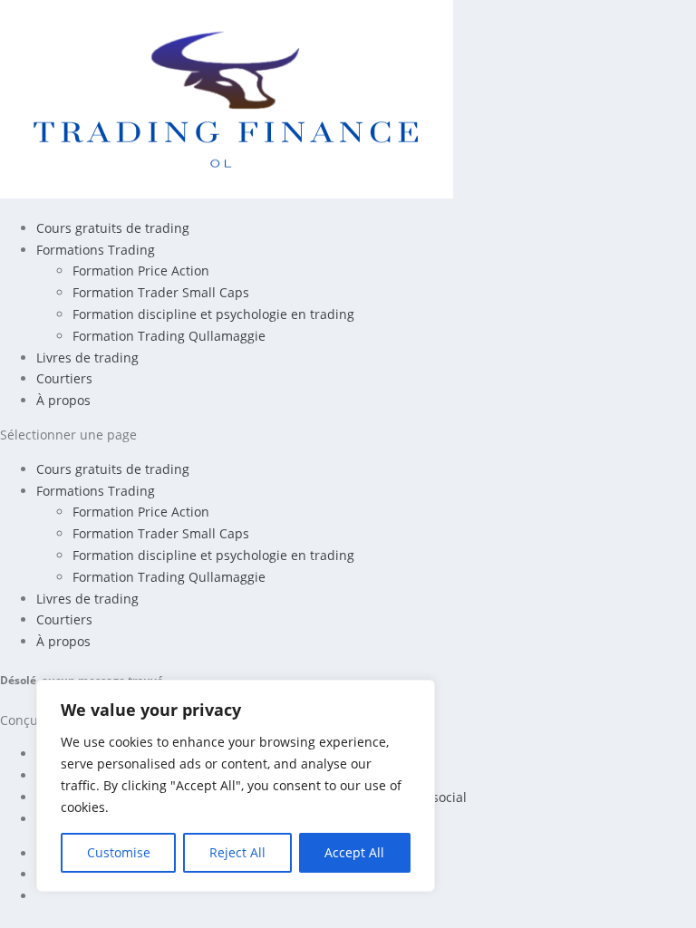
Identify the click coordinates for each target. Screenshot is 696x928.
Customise (118, 852)
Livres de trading (87, 357)
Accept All (354, 852)
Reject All (237, 852)
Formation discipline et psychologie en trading (213, 314)
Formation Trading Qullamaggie (169, 335)
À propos (63, 400)
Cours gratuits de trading (112, 228)
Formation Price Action (140, 270)
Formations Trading (95, 249)
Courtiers (64, 378)
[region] (235, 786)
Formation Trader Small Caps (160, 292)
